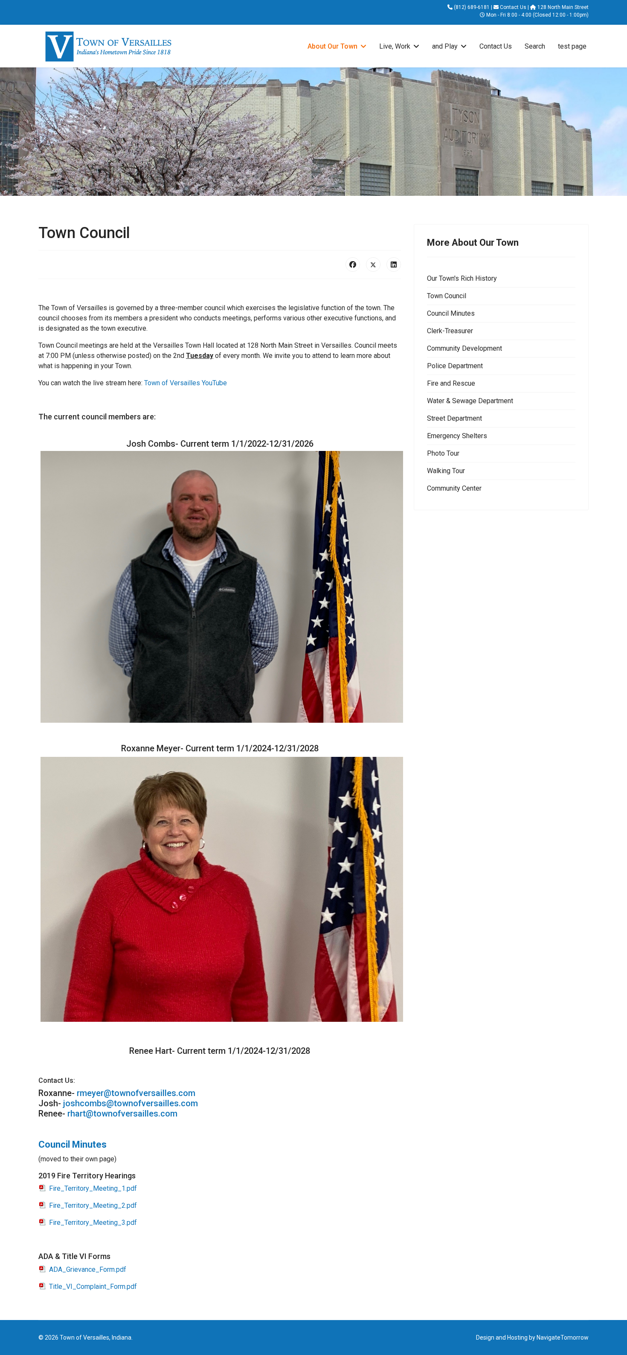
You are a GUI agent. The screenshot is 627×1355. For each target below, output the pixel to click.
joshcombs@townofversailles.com (130, 1103)
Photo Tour (443, 453)
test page (572, 46)
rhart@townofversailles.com (122, 1113)
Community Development (464, 348)
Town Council (446, 296)
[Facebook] (352, 264)
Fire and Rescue (451, 383)
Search (535, 46)
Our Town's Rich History (462, 278)
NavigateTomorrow (563, 1337)
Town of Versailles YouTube (185, 383)
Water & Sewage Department (470, 401)
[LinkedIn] (393, 264)
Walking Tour (446, 471)
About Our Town (332, 46)
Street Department (454, 418)
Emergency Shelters (457, 436)
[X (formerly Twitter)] (373, 264)
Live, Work (394, 46)
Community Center (454, 488)
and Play (445, 46)
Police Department (455, 366)
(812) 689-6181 (472, 7)
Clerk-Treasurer (450, 331)
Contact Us (513, 7)
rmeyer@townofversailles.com (136, 1093)
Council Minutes (72, 1144)
